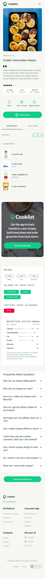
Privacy (15, 566)
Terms (24, 566)
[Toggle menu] (39, 4)
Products (28, 517)
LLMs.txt (6, 566)
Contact (6, 546)
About (5, 538)
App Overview (30, 513)
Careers (6, 542)
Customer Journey (10, 513)
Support (27, 526)
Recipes (27, 521)
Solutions (7, 517)
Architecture (8, 521)
